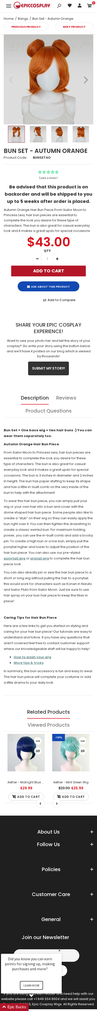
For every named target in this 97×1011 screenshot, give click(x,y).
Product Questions (49, 410)
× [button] (59, 950)
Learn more (31, 985)
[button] (37, 1007)
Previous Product (26, 27)
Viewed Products (49, 724)
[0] (89, 6)
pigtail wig (39, 558)
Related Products (48, 711)
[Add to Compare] (38, 751)
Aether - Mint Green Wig (71, 782)
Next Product (74, 27)
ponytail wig (14, 558)
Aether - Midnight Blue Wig (27, 782)
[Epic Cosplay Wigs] (32, 6)
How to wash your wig (32, 657)
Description (35, 397)
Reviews (66, 397)
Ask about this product (50, 287)
